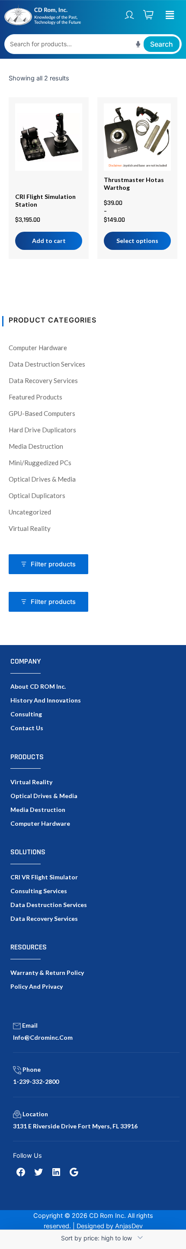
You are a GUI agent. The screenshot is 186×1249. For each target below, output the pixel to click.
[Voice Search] (138, 44)
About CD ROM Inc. (38, 686)
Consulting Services (38, 890)
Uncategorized (30, 512)
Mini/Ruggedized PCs (40, 462)
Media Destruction (36, 446)
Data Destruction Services (47, 364)
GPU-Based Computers (42, 413)
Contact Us (26, 728)
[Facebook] (21, 1172)
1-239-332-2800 (36, 1081)
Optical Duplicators (37, 495)
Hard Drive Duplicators (42, 430)
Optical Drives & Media (42, 479)
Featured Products (35, 397)
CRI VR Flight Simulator (44, 877)
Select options (137, 240)
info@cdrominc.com (43, 1037)
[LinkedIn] (56, 1172)
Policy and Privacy (36, 986)
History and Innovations (45, 700)
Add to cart (49, 240)
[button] (169, 15)
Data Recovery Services (43, 380)
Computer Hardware (38, 347)
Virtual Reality (30, 528)
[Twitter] (38, 1172)
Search (161, 44)
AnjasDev (129, 1226)
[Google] (74, 1172)
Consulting (26, 714)
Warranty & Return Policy (47, 972)
